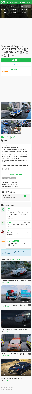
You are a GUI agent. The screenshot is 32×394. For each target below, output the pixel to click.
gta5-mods (10, 209)
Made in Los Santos (6, 389)
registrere (23, 252)
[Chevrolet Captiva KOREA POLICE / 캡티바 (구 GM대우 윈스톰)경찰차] (16, 110)
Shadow (9, 231)
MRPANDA (13, 69)
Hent (17, 59)
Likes (15, 137)
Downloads (7, 137)
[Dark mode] (27, 2)
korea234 (10, 222)
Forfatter (16, 241)
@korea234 (10, 243)
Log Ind (15, 252)
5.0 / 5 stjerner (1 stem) (6, 141)
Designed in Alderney (7, 387)
